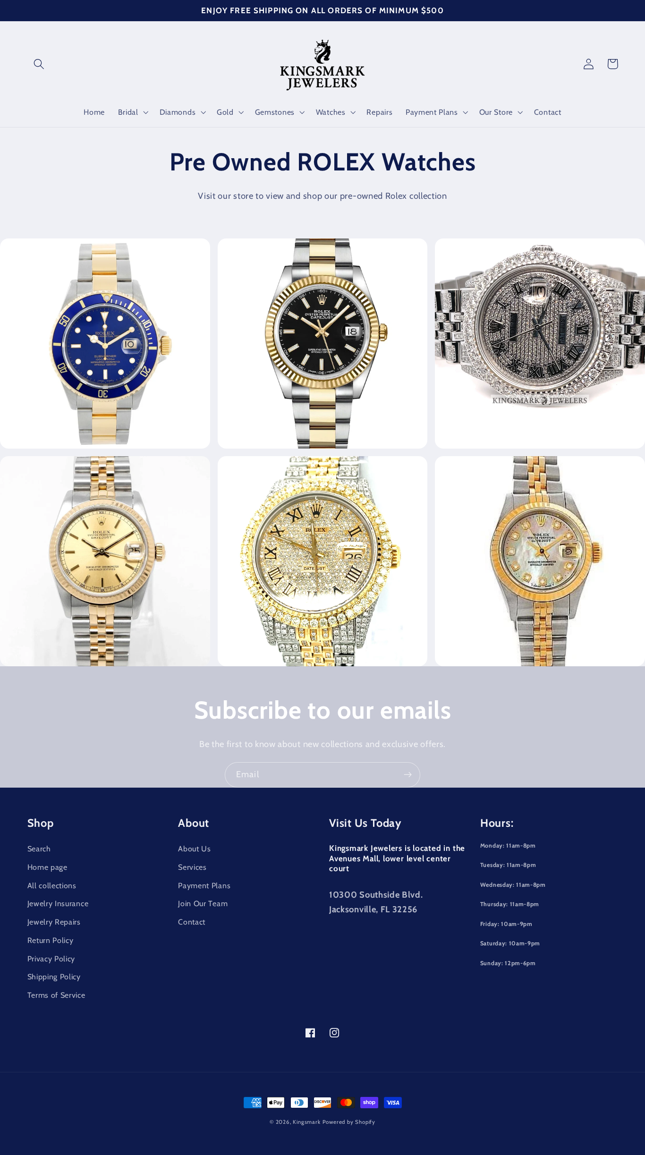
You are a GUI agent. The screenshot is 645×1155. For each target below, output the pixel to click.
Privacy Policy (51, 958)
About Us (194, 848)
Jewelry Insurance (58, 903)
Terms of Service (56, 995)
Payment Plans (204, 885)
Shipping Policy (54, 976)
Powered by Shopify (349, 1122)
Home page (47, 867)
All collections (51, 885)
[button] (39, 64)
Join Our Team (203, 903)
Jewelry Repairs (54, 921)
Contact (191, 921)
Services (192, 867)
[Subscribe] (408, 775)
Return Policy (50, 940)
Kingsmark (306, 1122)
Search (39, 848)
